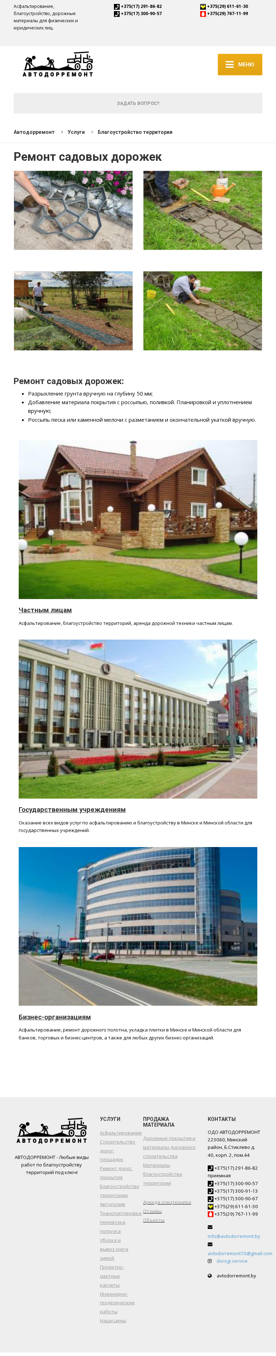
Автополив (112, 1204)
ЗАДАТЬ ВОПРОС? (138, 103)
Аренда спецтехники (167, 1202)
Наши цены (113, 1320)
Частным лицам (45, 610)
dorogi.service (232, 1261)
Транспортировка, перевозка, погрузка (121, 1222)
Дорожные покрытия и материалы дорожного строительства (169, 1147)
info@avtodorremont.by (234, 1236)
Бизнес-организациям (55, 1017)
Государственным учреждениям (72, 810)
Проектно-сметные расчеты (112, 1276)
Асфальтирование (121, 1133)
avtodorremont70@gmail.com (240, 1253)
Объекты (154, 1220)
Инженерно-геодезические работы (117, 1303)
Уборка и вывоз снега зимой (114, 1249)
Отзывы (152, 1211)
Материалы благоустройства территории (162, 1174)
